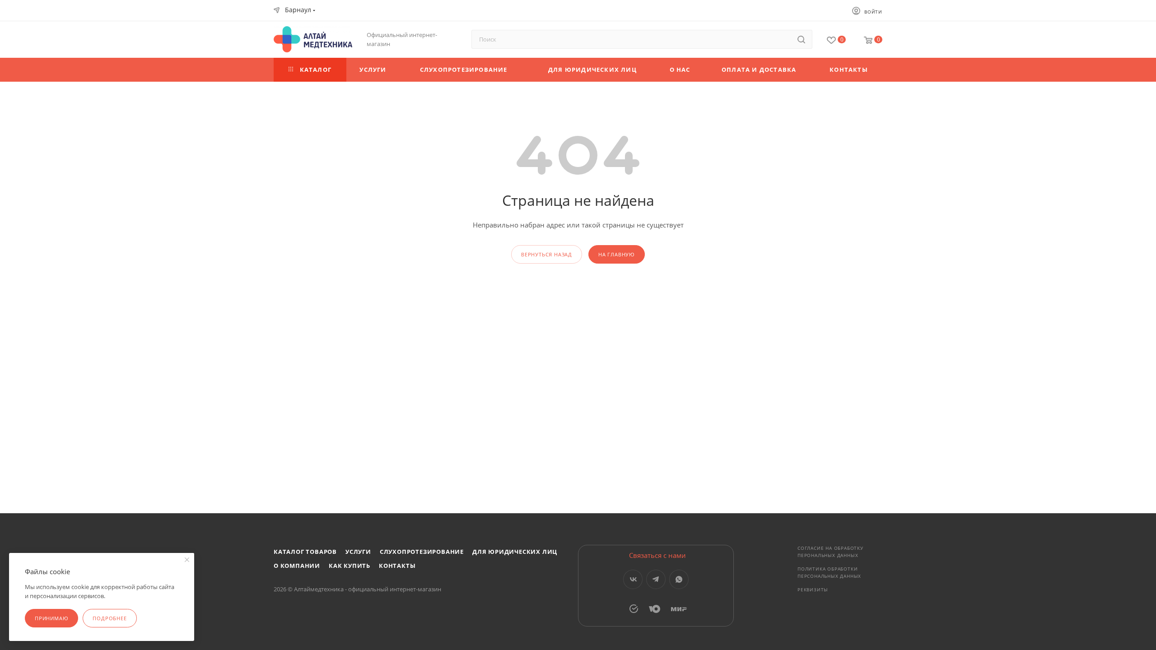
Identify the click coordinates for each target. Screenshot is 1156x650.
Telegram (656, 579)
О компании (297, 566)
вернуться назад (546, 254)
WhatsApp (679, 579)
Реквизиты (812, 589)
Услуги (358, 552)
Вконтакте (633, 579)
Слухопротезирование (422, 552)
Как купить (349, 566)
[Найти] (801, 39)
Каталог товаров (305, 552)
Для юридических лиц (514, 552)
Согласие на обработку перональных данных (830, 551)
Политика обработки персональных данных (829, 572)
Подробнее (109, 618)
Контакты (397, 566)
